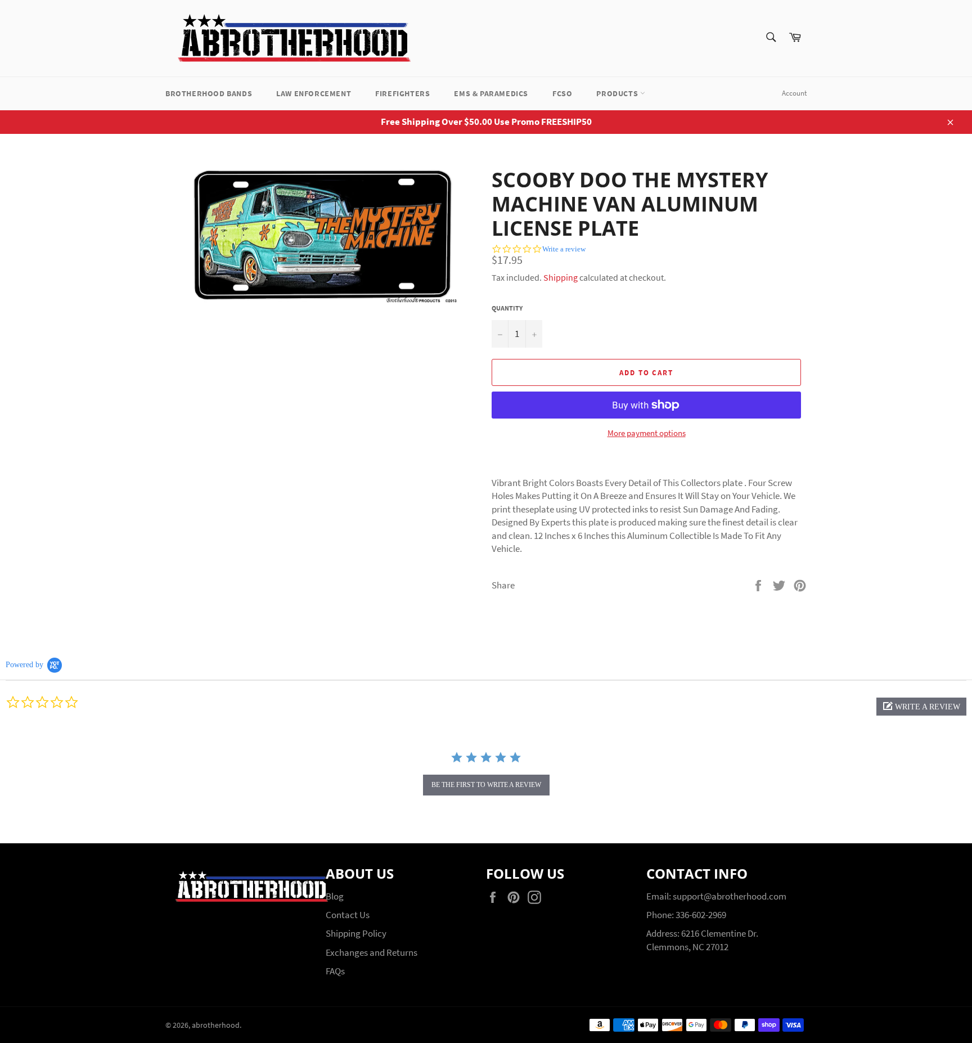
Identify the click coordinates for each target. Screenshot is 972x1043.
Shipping (560, 277)
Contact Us (348, 915)
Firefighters (402, 93)
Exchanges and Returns (371, 952)
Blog (335, 896)
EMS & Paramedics (491, 93)
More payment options (647, 433)
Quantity (507, 308)
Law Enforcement (313, 93)
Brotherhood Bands (208, 93)
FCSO (562, 93)
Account (794, 93)
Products (618, 93)
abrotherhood (216, 1025)
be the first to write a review (486, 785)
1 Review (768, 253)
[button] (921, 707)
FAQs (335, 971)
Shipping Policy (356, 933)
